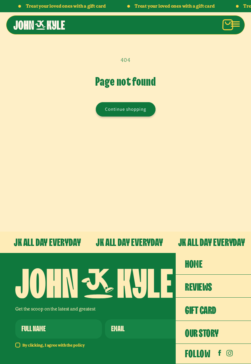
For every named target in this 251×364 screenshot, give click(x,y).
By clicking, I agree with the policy (53, 345)
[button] (235, 24)
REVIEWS (198, 287)
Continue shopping (125, 109)
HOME (193, 264)
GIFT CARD (200, 311)
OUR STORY (202, 333)
